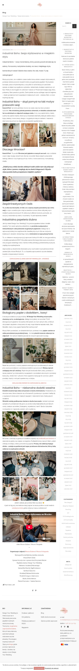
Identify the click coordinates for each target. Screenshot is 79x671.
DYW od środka (68, 520)
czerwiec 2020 (68, 384)
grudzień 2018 (68, 426)
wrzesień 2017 (68, 478)
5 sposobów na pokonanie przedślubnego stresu (68, 115)
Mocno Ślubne (30, 551)
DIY (68, 513)
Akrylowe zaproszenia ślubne (68, 219)
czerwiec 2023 (68, 318)
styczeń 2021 (68, 363)
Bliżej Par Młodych (68, 506)
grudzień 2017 (68, 468)
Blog (42, 613)
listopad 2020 (68, 370)
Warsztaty (68, 551)
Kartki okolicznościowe (68, 523)
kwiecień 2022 (68, 325)
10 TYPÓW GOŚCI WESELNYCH (68, 66)
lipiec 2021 (68, 346)
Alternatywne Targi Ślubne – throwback (68, 239)
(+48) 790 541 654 (70, 623)
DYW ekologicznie (68, 516)
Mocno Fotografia (43, 551)
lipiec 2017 (68, 485)
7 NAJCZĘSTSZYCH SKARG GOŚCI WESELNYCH (68, 170)
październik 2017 (68, 475)
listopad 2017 (68, 471)
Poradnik (68, 540)
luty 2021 (68, 360)
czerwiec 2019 (68, 412)
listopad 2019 (68, 402)
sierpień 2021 (68, 343)
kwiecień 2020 (68, 391)
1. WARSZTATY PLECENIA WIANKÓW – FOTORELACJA (68, 36)
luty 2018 (68, 461)
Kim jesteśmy (26, 617)
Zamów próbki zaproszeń (49, 621)
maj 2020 (68, 388)
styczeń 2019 (68, 423)
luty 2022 (68, 329)
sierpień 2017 (68, 482)
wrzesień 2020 (68, 377)
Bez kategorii (68, 502)
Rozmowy (68, 544)
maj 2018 (68, 450)
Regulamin (25, 627)
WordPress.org (68, 575)
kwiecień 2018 (68, 454)
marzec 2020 (68, 395)
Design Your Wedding (9, 16)
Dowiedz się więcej (51, 668)
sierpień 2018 (68, 440)
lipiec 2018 (68, 443)
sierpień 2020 (68, 381)
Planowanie (68, 534)
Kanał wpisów (68, 568)
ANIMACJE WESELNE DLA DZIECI (68, 254)
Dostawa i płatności (28, 613)
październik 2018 (68, 433)
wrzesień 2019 (68, 405)
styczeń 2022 (68, 332)
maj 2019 (68, 416)
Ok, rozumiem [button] (39, 668)
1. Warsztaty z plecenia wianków (68, 51)
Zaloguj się (68, 564)
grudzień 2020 (68, 367)
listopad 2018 (68, 429)
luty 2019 (68, 419)
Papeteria (68, 530)
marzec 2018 (68, 457)
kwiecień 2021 (68, 353)
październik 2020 (68, 374)
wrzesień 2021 (68, 339)
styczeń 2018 (68, 464)
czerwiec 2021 (68, 350)
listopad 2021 (68, 336)
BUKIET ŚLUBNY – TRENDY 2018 (68, 289)
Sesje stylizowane (23, 16)
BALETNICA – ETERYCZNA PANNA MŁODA (68, 272)
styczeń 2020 (68, 398)
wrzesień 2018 (68, 436)
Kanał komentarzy (68, 571)
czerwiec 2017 (68, 489)
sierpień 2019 (68, 409)
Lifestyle (68, 527)
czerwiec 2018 (68, 447)
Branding (68, 509)
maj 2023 (68, 322)
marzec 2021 (68, 356)
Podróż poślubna (68, 537)
